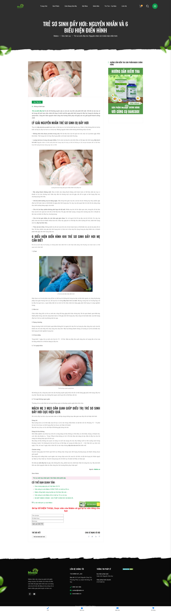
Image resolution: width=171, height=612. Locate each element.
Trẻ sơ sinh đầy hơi (38, 111)
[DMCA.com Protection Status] (127, 569)
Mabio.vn (97, 469)
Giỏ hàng (153, 610)
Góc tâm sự (37, 102)
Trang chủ (43, 6)
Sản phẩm (56, 6)
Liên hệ (124, 6)
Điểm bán (96, 6)
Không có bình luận (39, 106)
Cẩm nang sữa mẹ (71, 6)
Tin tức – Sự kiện (110, 6)
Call (48, 610)
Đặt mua (85, 6)
